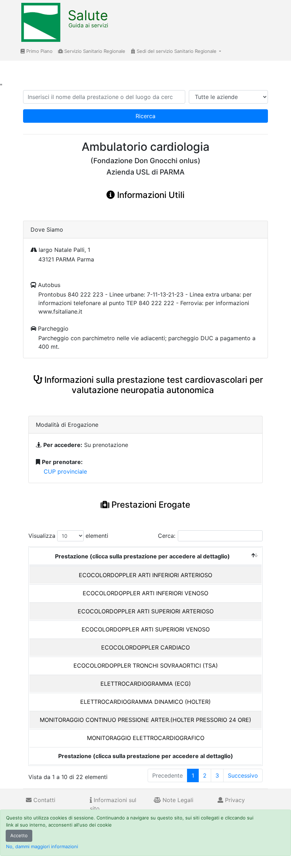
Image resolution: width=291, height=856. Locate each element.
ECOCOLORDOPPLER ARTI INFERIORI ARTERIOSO (145, 575)
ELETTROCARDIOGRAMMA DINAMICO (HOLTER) (145, 701)
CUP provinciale (65, 471)
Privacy (234, 799)
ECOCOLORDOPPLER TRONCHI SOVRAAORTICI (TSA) (145, 665)
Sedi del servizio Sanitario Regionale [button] (176, 51)
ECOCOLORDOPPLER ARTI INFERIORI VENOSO (145, 593)
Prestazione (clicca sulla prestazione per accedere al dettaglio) (142, 556)
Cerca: (166, 535)
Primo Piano (39, 51)
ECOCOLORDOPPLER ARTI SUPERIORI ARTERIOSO (146, 611)
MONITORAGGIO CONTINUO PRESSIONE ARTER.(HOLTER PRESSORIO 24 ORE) (145, 719)
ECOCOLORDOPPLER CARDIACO (145, 647)
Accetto (19, 835)
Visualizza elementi (68, 535)
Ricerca (145, 116)
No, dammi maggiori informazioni (42, 846)
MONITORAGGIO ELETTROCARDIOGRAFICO (145, 737)
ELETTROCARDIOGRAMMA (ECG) (145, 683)
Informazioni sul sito (113, 804)
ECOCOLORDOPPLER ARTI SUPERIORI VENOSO (146, 629)
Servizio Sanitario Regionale (94, 51)
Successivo (243, 775)
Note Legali (177, 799)
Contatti (43, 799)
